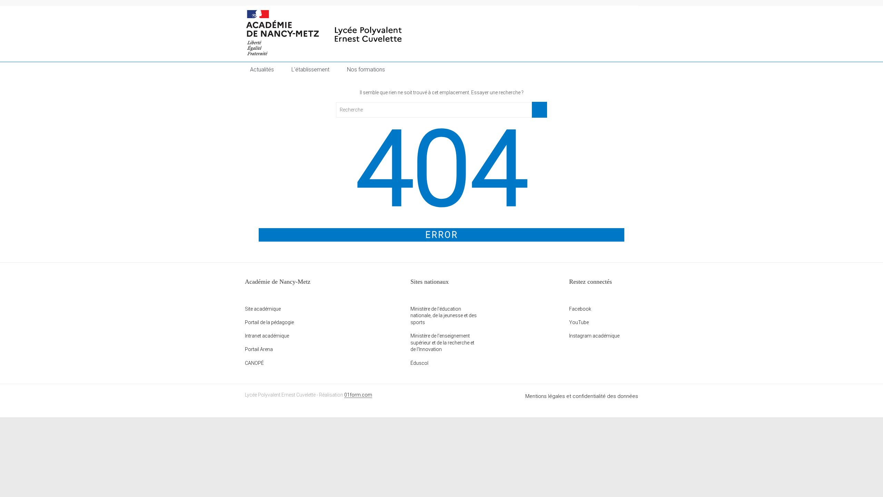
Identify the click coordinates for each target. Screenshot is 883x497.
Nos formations (366, 69)
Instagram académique (594, 336)
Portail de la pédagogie (269, 322)
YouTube (579, 322)
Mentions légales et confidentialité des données (581, 396)
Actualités (262, 69)
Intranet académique (267, 336)
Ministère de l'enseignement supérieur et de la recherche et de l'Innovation (442, 342)
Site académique (263, 309)
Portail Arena (259, 349)
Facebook (580, 309)
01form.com (358, 395)
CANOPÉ (254, 363)
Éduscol (419, 363)
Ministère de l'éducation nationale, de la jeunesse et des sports (443, 315)
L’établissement (310, 69)
